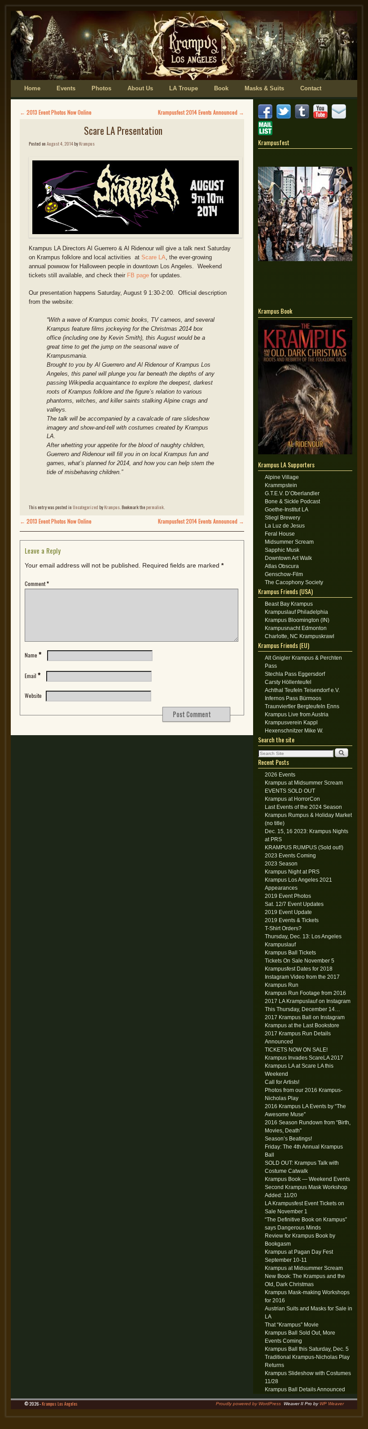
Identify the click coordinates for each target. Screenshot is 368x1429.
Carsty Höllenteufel (288, 682)
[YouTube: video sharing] (321, 117)
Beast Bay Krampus (289, 604)
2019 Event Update (288, 912)
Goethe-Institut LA (286, 509)
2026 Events (280, 775)
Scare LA (153, 257)
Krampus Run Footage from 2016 (305, 993)
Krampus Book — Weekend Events (307, 1179)
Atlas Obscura (282, 566)
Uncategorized (85, 506)
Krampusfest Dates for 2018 (299, 969)
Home (32, 88)
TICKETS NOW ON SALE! (296, 1050)
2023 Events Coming (290, 855)
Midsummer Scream (289, 542)
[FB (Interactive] (266, 117)
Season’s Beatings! (288, 1139)
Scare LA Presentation (123, 131)
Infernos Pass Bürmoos (293, 698)
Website (33, 695)
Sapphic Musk (282, 550)
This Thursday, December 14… (302, 1009)
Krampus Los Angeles (60, 1403)
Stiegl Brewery (282, 518)
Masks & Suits (264, 88)
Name (33, 655)
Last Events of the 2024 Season (303, 807)
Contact (310, 88)
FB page (138, 275)
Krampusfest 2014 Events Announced (201, 112)
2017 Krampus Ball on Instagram (305, 1017)
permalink (155, 506)
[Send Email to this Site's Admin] (340, 117)
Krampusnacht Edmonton (296, 628)
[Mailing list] (266, 133)
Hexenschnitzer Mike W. (294, 731)
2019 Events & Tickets (292, 920)
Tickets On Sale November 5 (299, 961)
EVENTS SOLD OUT (290, 791)
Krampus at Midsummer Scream (304, 783)
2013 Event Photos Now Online (56, 112)
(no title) (275, 823)
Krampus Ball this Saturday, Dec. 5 (307, 1349)
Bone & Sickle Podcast (292, 501)
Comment (37, 583)
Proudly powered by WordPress (248, 1403)
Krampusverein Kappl (291, 722)
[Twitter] (285, 117)
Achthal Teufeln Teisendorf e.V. (302, 690)
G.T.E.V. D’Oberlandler (292, 493)
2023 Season (281, 864)
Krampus (87, 143)
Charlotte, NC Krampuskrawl (299, 636)
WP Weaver (332, 1403)
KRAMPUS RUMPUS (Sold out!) (304, 847)
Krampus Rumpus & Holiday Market (308, 815)
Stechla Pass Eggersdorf (295, 674)
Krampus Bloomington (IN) (297, 620)
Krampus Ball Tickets (290, 953)
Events (66, 88)
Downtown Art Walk (288, 558)
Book (221, 88)
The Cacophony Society (294, 582)
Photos (101, 88)
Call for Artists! (282, 1082)
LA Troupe (183, 88)
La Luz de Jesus (285, 526)
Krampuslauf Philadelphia (296, 612)
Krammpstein (281, 485)
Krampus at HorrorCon (292, 799)
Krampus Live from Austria (297, 714)
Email (32, 675)
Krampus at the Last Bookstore (302, 1025)
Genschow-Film (284, 574)
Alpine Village (282, 477)
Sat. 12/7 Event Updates (294, 904)
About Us (140, 88)
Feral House (280, 534)
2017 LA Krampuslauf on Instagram (307, 1001)
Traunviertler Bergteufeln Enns (302, 706)
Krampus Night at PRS (292, 872)
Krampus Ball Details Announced (305, 1389)
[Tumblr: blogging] (303, 117)
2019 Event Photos (288, 896)
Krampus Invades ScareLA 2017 (304, 1058)
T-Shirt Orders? (283, 928)
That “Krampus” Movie (292, 1325)
